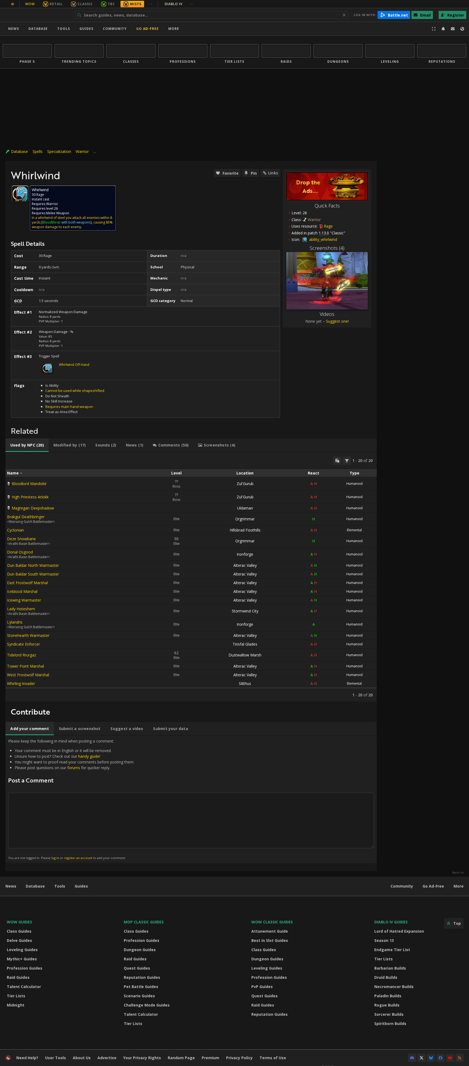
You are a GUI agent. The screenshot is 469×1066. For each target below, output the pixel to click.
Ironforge (245, 554)
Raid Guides (18, 977)
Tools (59, 886)
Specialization (59, 151)
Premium (210, 1057)
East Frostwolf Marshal (27, 582)
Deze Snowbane (21, 538)
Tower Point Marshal (25, 666)
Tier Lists (16, 995)
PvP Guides (262, 986)
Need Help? (27, 1057)
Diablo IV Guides (391, 922)
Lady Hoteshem (21, 608)
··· (150, 4)
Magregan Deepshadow (33, 508)
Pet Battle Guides (141, 986)
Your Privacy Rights (142, 1057)
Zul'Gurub (245, 483)
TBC (111, 4)
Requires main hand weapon (69, 406)
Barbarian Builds (390, 968)
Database (38, 28)
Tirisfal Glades (245, 644)
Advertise (106, 1057)
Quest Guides (137, 968)
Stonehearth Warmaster (28, 635)
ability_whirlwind (322, 239)
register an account (78, 858)
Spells (38, 151)
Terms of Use (272, 1057)
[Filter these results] (347, 461)
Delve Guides (19, 940)
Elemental (354, 530)
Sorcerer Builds (389, 1014)
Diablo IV (179, 4)
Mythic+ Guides (22, 958)
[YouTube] (450, 1058)
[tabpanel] (191, 577)
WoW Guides (19, 922)
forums (73, 767)
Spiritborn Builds (390, 1023)
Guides (86, 28)
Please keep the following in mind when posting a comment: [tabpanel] (71, 799)
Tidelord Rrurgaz (21, 655)
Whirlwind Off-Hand (74, 364)
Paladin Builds (387, 995)
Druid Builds (385, 977)
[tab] (27, 445)
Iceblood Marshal (22, 591)
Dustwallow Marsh (245, 655)
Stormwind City (245, 611)
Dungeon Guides (140, 949)
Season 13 (384, 940)
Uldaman (245, 508)
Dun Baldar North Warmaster (33, 565)
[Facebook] (440, 1058)
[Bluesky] (431, 1058)
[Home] (36, 15)
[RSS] (459, 1058)
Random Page (181, 1057)
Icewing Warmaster (24, 600)
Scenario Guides (139, 995)
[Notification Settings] (443, 29)
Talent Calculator (24, 986)
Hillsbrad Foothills (245, 530)
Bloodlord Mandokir (29, 483)
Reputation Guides (142, 977)
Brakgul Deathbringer (26, 516)
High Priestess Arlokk (30, 496)
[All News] (12, 4)
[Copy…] (337, 461)
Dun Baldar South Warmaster (33, 574)
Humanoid (354, 483)
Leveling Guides (22, 949)
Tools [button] (63, 28)
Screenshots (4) (327, 248)
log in (55, 858)
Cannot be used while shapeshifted (74, 390)
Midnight (15, 1005)
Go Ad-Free (147, 28)
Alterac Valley (245, 565)
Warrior (82, 151)
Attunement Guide (269, 931)
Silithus (245, 683)
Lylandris (15, 622)
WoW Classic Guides (272, 922)
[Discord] (412, 1058)
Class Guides (19, 931)
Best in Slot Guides (269, 940)
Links (273, 172)
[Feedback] (453, 29)
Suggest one (337, 321)
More (459, 886)
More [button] (173, 28)
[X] (421, 1058)
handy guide (88, 756)
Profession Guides (24, 968)
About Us (82, 1057)
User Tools (55, 1057)
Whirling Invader (21, 683)
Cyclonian (15, 530)
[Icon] (20, 193)
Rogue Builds (387, 1005)
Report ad (458, 872)
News (13, 28)
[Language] (462, 29)
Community (115, 28)
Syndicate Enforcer (23, 644)
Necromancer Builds (394, 986)
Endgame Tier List (392, 949)
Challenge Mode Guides (147, 1005)
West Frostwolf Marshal (28, 674)
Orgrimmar (245, 518)
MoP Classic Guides (144, 922)
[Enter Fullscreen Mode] (434, 29)
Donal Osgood (20, 552)
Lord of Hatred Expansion (399, 931)
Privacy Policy (239, 1057)
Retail (56, 4)
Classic (85, 4)
